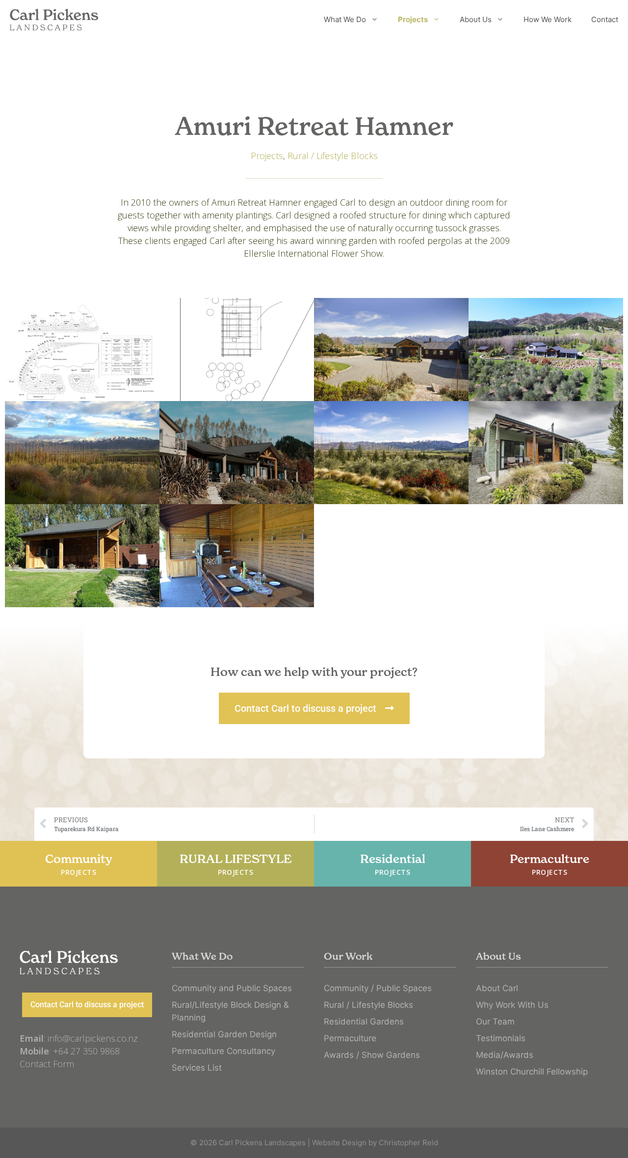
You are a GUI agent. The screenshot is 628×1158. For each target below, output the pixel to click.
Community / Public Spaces (378, 988)
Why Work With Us (512, 1005)
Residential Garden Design (224, 1034)
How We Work (547, 19)
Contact (604, 19)
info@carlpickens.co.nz (93, 1038)
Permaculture (549, 864)
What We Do (345, 19)
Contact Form (47, 1064)
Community (78, 864)
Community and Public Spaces (232, 988)
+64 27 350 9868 (86, 1051)
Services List (197, 1068)
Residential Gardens (364, 1021)
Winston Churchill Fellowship (532, 1072)
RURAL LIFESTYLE (236, 864)
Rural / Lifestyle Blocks (333, 156)
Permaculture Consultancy (223, 1051)
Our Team (495, 1021)
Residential (392, 864)
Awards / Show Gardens (372, 1055)
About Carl (497, 988)
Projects (413, 19)
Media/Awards (504, 1055)
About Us (476, 19)
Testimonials (500, 1038)
